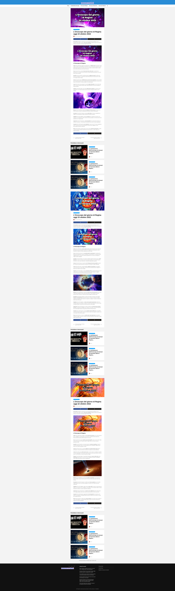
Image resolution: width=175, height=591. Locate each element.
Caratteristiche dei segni (75, 5)
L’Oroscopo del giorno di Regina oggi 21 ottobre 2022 (87, 560)
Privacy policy (101, 566)
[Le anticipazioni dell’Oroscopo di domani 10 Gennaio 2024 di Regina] (79, 166)
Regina (76, 36)
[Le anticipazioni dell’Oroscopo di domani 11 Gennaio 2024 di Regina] (79, 151)
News (68, 5)
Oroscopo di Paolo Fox (93, 5)
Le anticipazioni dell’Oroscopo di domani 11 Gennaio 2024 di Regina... (96, 151)
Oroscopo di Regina (84, 5)
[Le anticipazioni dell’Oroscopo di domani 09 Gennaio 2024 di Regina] (79, 368)
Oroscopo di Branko (102, 5)
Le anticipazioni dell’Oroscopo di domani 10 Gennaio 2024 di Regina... (96, 166)
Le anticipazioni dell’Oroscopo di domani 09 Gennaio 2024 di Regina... (96, 181)
